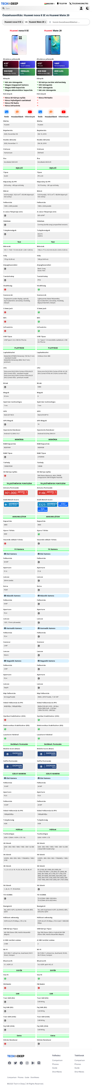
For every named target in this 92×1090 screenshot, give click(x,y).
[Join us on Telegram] (21, 1063)
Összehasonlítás (80, 4)
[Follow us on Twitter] (15, 1063)
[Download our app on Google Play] (33, 1063)
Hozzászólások (17, 117)
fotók (6, 117)
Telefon (63, 4)
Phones (55, 1064)
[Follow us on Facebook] (9, 1063)
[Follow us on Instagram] (27, 1063)
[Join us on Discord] (39, 1063)
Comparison (57, 1060)
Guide (54, 1068)
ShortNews (57, 1072)
